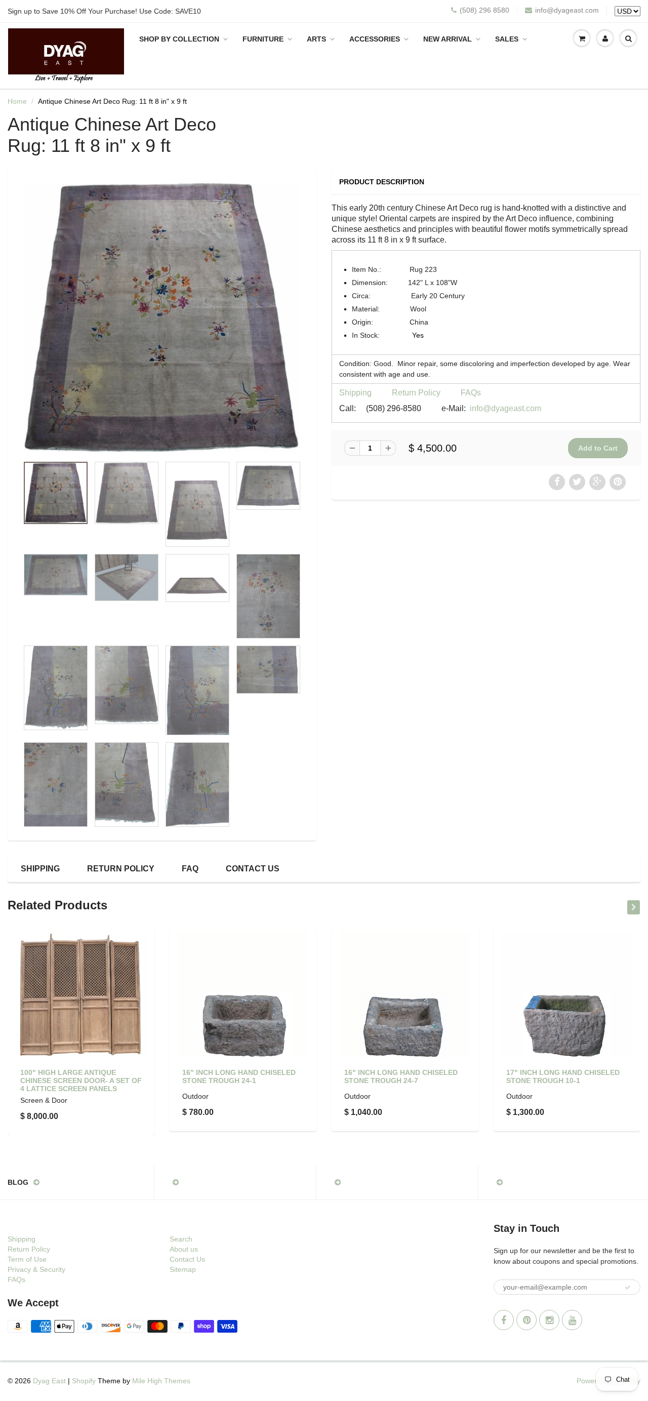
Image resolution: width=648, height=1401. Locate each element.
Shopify (84, 1381)
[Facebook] (504, 1320)
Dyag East (49, 1381)
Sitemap (183, 1269)
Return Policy (416, 392)
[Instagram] (549, 1320)
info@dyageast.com (567, 10)
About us (184, 1249)
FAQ (190, 868)
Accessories (374, 39)
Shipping (355, 392)
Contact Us (252, 868)
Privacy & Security (36, 1269)
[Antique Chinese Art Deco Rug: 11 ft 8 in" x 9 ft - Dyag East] (162, 317)
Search (181, 1239)
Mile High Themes (161, 1381)
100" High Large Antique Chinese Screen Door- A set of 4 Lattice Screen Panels (81, 1080)
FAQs (471, 392)
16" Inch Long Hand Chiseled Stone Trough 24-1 (239, 1076)
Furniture (263, 39)
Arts (316, 39)
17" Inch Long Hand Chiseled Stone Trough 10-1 (563, 1076)
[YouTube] (572, 1320)
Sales (506, 39)
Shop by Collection (179, 39)
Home (17, 101)
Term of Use (27, 1259)
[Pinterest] (526, 1320)
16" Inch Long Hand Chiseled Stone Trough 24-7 (401, 1076)
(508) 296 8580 (484, 10)
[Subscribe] (627, 1287)
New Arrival (447, 39)
